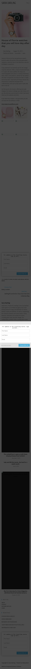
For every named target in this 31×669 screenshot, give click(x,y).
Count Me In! (24, 345)
